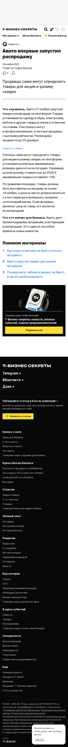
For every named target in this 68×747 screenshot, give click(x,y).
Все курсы (8, 482)
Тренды (7, 619)
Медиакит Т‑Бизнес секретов (19, 686)
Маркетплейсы (11, 495)
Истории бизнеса (12, 530)
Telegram (10, 373)
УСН (5, 583)
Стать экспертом (12, 690)
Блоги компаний (12, 641)
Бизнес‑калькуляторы (15, 597)
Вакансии (8, 681)
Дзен (7, 386)
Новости (8, 614)
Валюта (7, 566)
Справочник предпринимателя (20, 659)
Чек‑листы (8, 450)
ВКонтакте (12, 379)
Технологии (9, 654)
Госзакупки (9, 561)
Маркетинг (9, 543)
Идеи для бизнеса (13, 437)
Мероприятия (10, 650)
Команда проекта (12, 672)
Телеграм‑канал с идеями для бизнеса (24, 455)
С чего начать (10, 441)
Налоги (7, 579)
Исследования (11, 623)
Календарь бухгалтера (15, 592)
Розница (7, 504)
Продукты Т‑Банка (13, 676)
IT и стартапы (10, 499)
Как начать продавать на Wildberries (22, 468)
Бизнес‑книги (10, 645)
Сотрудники (9, 548)
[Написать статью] (51, 29)
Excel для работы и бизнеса (18, 477)
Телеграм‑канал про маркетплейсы (22, 508)
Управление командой (15, 557)
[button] (46, 29)
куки (52, 728)
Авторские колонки (13, 526)
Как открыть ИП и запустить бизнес (23, 473)
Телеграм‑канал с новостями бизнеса (24, 628)
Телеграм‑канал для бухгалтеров (21, 601)
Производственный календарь (20, 588)
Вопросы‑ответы (12, 446)
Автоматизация (12, 552)
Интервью (8, 521)
